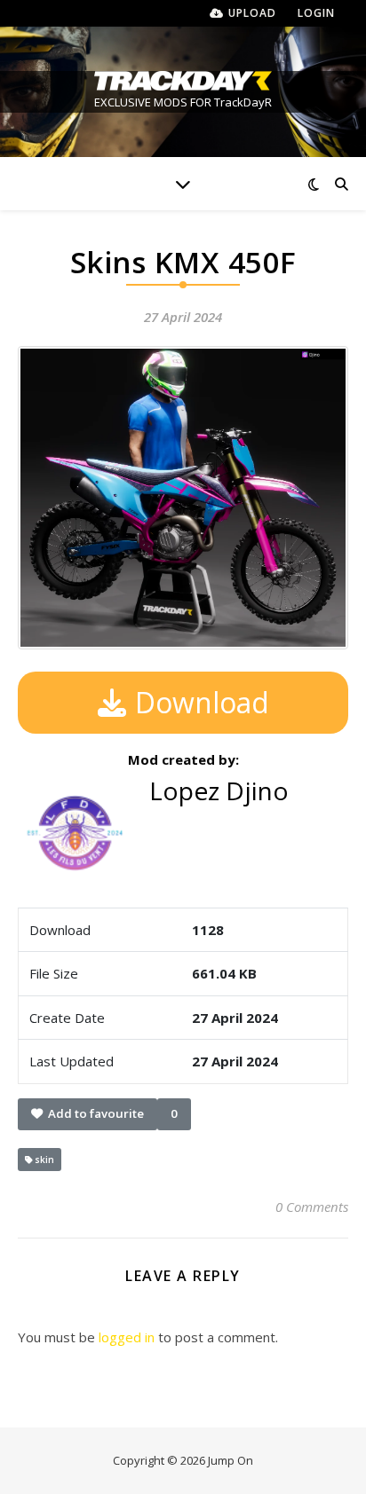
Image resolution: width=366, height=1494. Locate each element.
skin (40, 1159)
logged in (127, 1337)
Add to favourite (93, 1113)
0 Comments (311, 1206)
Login (316, 12)
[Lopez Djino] (210, 827)
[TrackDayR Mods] (183, 80)
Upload (252, 12)
